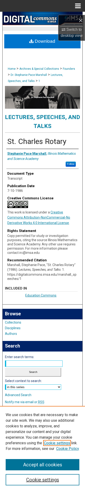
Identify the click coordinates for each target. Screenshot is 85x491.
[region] (42, 448)
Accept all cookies (42, 465)
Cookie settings (57, 443)
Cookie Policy (67, 448)
